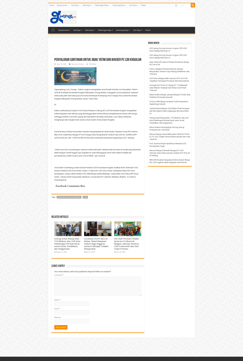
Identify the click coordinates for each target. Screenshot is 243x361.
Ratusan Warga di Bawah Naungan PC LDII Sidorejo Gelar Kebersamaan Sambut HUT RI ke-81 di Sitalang (169, 153)
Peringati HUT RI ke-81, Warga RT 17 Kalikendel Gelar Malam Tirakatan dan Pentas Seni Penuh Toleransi (168, 87)
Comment (59, 275)
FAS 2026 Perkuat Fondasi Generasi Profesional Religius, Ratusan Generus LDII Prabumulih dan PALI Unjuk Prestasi (126, 243)
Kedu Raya (87, 5)
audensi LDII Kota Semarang (69, 197)
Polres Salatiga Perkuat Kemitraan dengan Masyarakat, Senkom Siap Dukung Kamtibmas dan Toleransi (169, 71)
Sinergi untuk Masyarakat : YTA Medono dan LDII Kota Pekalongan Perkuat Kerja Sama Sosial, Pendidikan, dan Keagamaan (67, 243)
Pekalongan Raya (101, 5)
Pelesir (143, 5)
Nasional (74, 64)
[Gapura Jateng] (63, 16)
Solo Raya (133, 5)
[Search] (193, 5)
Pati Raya (74, 5)
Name (57, 300)
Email (57, 309)
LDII (85, 197)
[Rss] (176, 5)
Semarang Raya (118, 5)
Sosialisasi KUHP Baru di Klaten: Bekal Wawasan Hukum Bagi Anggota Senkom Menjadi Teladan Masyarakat (96, 243)
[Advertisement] (142, 16)
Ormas (81, 64)
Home (52, 5)
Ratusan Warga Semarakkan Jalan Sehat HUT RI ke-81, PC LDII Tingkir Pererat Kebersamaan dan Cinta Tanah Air (169, 136)
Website (57, 317)
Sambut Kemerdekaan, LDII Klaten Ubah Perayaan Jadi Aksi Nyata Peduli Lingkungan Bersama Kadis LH (169, 111)
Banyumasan (62, 5)
